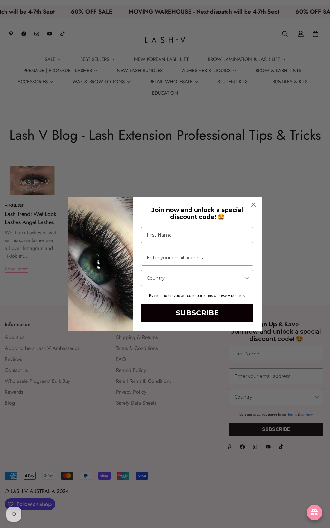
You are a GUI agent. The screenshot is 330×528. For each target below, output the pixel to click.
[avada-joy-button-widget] (314, 512)
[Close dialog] (253, 205)
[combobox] (195, 278)
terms (208, 295)
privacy (224, 295)
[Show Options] (247, 278)
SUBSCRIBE (197, 312)
